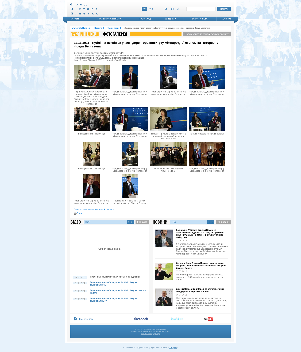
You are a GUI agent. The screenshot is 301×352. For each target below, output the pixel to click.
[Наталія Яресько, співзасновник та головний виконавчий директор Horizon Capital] (168, 119)
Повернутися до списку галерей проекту (94, 209)
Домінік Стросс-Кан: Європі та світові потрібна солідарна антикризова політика (200, 290)
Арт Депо (173, 347)
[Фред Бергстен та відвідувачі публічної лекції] (168, 154)
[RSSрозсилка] (86, 319)
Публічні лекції (112, 28)
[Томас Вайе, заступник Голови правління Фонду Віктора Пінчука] (130, 186)
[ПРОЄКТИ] (170, 18)
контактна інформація (150, 333)
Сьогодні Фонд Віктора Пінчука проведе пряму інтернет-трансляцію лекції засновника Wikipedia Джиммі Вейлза (201, 265)
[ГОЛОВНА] (75, 18)
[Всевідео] (141, 222)
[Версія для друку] (75, 213)
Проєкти (98, 28)
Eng (151, 9)
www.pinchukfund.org (81, 28)
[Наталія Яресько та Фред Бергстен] (207, 119)
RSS (87, 222)
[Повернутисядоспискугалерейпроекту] (206, 34)
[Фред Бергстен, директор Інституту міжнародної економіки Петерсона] (130, 77)
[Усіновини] (222, 222)
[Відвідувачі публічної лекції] (91, 119)
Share (79, 213)
